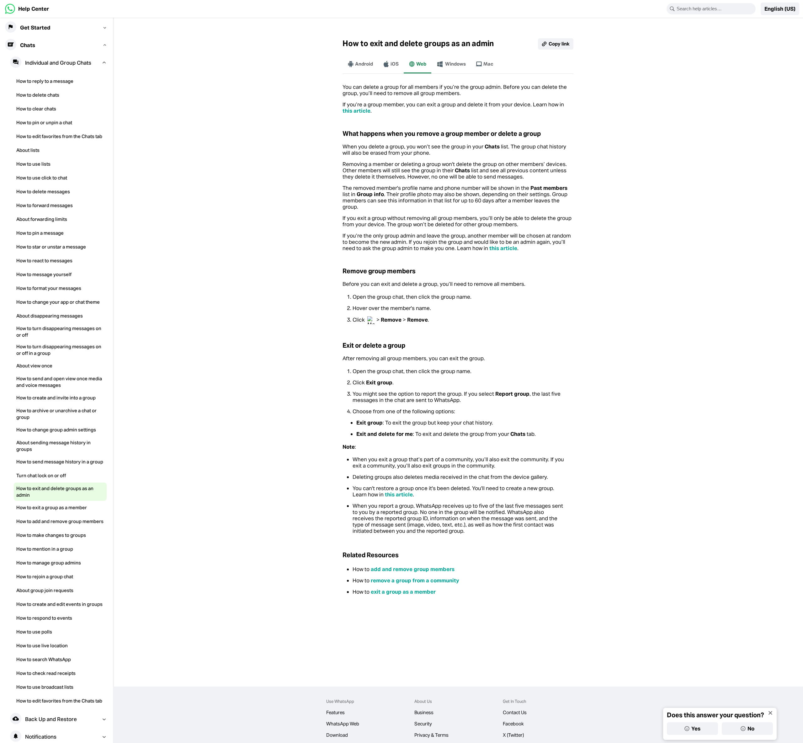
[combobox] (715, 8)
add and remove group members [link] (413, 569)
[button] (780, 9)
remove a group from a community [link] (415, 580)
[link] (27, 9)
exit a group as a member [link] (403, 591)
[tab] (360, 64)
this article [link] (356, 110)
